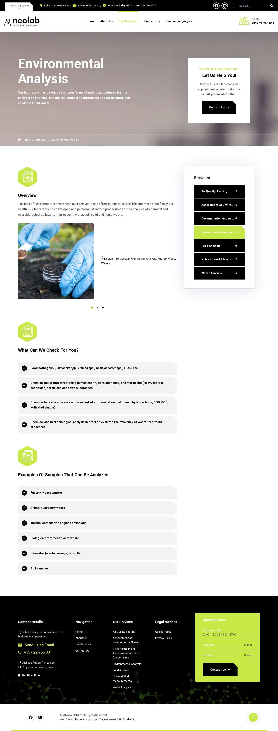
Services (40, 139)
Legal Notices (166, 622)
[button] (92, 307)
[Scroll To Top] (253, 717)
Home (26, 139)
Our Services (123, 622)
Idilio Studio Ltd (126, 719)
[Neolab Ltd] (22, 21)
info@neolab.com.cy (89, 5)
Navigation (83, 622)
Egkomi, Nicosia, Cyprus (57, 5)
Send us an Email (39, 645)
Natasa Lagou (83, 719)
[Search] (271, 5)
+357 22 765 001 (263, 23)
